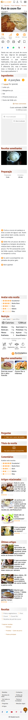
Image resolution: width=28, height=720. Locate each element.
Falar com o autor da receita (14, 437)
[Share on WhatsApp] (13, 48)
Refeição (8, 627)
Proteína (8, 630)
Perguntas (5, 703)
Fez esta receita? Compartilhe (14, 451)
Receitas (4, 692)
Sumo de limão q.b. (10, 100)
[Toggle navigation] (25, 2)
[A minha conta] (17, 2)
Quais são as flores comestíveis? (19, 517)
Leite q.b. (6, 87)
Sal (4, 94)
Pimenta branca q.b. (10, 97)
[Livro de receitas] (14, 2)
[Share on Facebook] (2, 48)
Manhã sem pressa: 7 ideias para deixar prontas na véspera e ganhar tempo (13, 595)
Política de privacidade (18, 695)
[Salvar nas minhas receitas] (24, 41)
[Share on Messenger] (8, 48)
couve (6, 84)
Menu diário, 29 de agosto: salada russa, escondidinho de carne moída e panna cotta (13, 580)
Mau (13, 311)
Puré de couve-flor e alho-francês (7, 373)
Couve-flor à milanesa (20, 372)
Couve (6, 616)
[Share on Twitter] (19, 48)
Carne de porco (17, 630)
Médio (13, 309)
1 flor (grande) (10, 84)
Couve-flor (14, 616)
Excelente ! (15, 301)
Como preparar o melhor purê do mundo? (20, 529)
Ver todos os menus (5, 699)
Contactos (19, 692)
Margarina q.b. (8, 90)
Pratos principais (11, 634)
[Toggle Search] (21, 2)
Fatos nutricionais (20, 103)
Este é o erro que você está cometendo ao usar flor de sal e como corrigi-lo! (13, 488)
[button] (3, 22)
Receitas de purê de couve (12, 619)
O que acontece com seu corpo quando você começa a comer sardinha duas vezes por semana (14, 565)
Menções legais (20, 703)
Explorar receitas (7, 624)
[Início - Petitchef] (2, 5)
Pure (21, 613)
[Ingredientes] (2, 360)
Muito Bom (15, 303)
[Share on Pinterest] (24, 48)
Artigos (4, 706)
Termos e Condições (18, 699)
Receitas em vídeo (5, 695)
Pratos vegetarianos (10, 613)
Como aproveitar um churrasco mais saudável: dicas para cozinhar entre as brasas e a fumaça (13, 550)
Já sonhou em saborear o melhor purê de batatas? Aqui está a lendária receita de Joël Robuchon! (13, 505)
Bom (13, 306)
